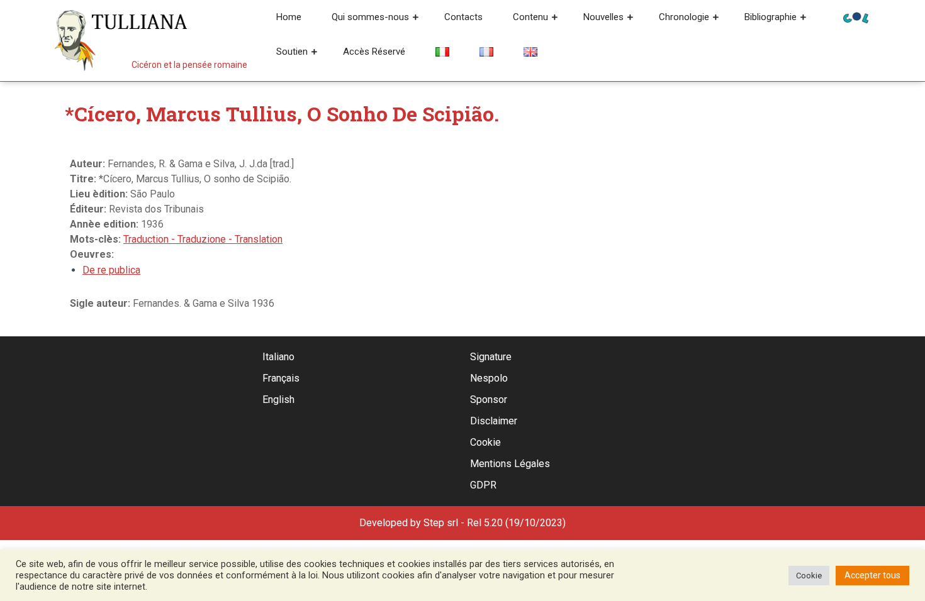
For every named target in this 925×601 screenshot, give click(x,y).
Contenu (530, 17)
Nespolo (489, 378)
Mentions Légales (510, 464)
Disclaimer (493, 421)
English (278, 399)
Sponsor (488, 399)
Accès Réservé (374, 51)
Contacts (463, 17)
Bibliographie (770, 17)
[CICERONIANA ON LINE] (855, 17)
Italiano (278, 357)
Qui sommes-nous (370, 17)
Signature (491, 357)
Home (288, 17)
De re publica (111, 270)
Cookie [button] (809, 575)
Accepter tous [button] (872, 575)
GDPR (483, 485)
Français (281, 378)
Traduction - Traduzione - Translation (203, 239)
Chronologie (684, 17)
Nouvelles (603, 17)
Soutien (292, 51)
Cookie (485, 442)
